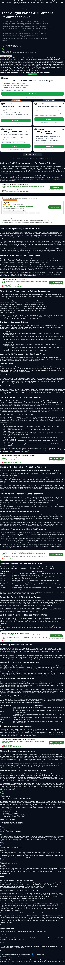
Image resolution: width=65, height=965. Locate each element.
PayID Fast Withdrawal (40, 946)
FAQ (39, 70)
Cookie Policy (30, 938)
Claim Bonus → (54, 207)
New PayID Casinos (38, 2)
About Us (3, 938)
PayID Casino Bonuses (44, 1)
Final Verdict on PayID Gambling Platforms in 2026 (21, 70)
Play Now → (32, 94)
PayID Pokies (28, 2)
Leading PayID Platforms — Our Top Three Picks (31, 61)
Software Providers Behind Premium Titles (20, 64)
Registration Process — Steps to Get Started (14, 59)
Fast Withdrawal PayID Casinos (50, 626)
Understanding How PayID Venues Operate (50, 58)
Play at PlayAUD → (56, 187)
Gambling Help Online (10, 931)
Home (16, 1)
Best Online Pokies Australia (24, 410)
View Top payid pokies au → (10, 45)
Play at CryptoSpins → (56, 458)
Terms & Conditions (40, 938)
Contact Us (20, 939)
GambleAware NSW (39, 931)
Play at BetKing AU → (56, 282)
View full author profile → (7, 819)
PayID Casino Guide (51, 2)
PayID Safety (18, 4)
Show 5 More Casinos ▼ (32, 154)
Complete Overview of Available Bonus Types (14, 66)
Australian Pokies (32, 1)
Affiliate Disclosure (52, 938)
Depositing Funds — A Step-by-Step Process (43, 66)
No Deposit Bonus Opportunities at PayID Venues (49, 64)
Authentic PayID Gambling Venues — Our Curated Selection (18, 58)
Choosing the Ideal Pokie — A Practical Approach (25, 62)
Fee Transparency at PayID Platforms (30, 69)
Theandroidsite (6, 2)
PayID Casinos (22, 1)
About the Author (11, 938)
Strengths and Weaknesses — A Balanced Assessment (44, 59)
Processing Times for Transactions (43, 67)
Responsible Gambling (25, 931)
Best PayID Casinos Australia (46, 176)
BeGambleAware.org (47, 158)
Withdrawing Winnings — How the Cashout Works (15, 67)
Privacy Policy (21, 938)
